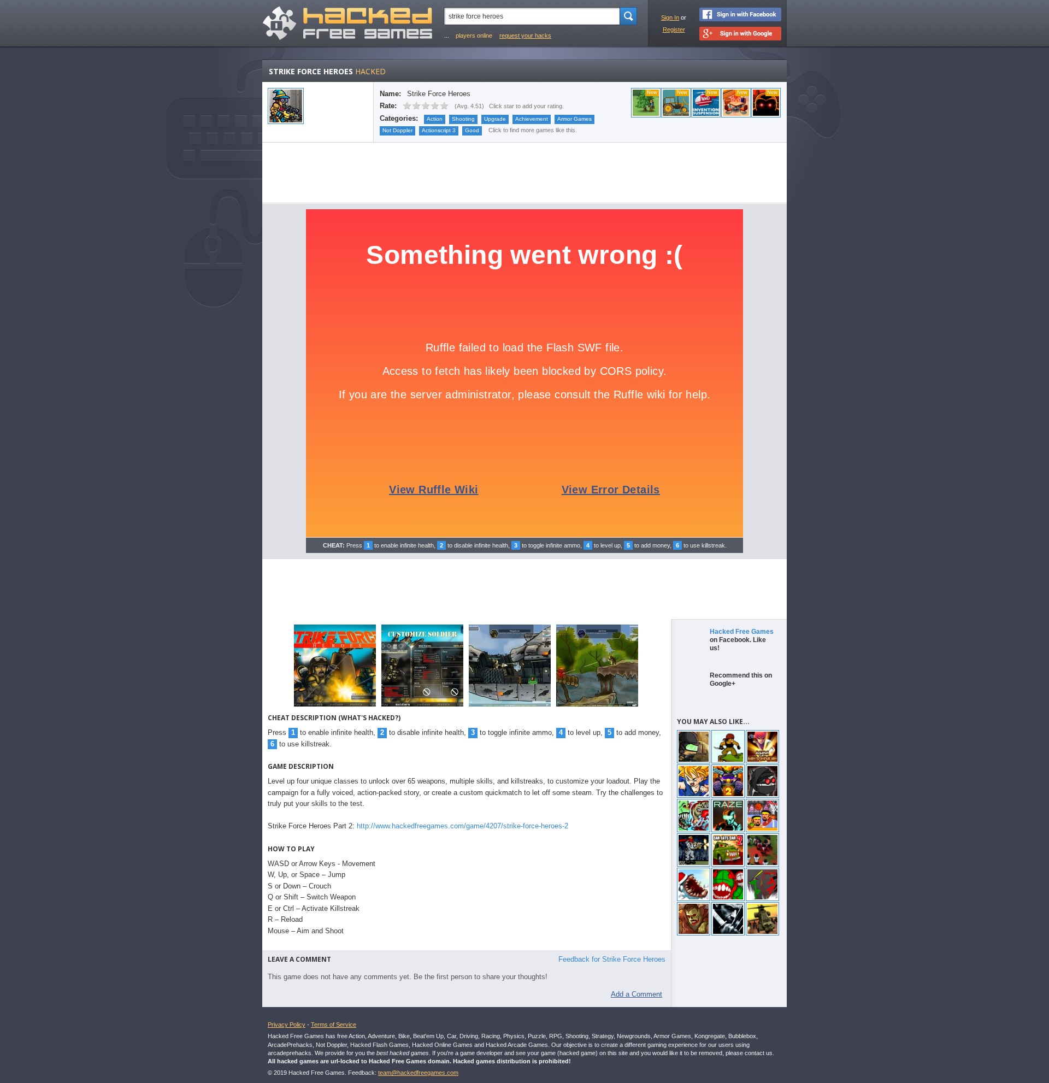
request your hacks (525, 35)
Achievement (531, 119)
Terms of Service (333, 1024)
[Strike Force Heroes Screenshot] (335, 706)
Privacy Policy (286, 1024)
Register (674, 29)
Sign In (670, 17)
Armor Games (574, 119)
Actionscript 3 (439, 130)
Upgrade (495, 119)
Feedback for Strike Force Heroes (611, 959)
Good (472, 130)
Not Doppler (397, 130)
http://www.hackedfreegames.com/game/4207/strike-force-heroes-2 (462, 826)
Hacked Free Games (742, 631)
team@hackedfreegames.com (418, 1072)
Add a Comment (636, 994)
